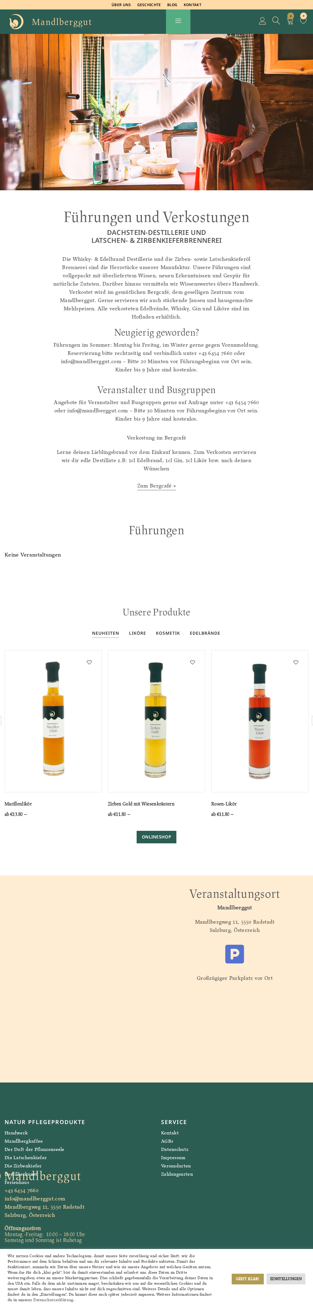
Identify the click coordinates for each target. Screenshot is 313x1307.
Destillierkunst (21, 1174)
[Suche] (276, 21)
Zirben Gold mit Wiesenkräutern (141, 804)
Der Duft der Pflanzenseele (34, 1149)
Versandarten (176, 1166)
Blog (172, 4)
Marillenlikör (18, 804)
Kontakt (192, 4)
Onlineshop (156, 837)
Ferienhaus (17, 1182)
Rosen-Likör (224, 804)
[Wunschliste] (303, 21)
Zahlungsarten (177, 1174)
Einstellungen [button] (286, 1278)
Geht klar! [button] (248, 1278)
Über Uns (121, 4)
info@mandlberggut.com (35, 1198)
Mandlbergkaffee (24, 1141)
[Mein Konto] (262, 21)
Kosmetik (168, 633)
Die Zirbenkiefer (23, 1166)
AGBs (167, 1141)
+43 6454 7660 (22, 1190)
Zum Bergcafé (154, 485)
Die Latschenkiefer (26, 1157)
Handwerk (16, 1133)
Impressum (173, 1157)
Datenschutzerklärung (53, 1300)
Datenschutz (174, 1149)
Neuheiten (105, 633)
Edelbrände (205, 633)
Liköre (137, 633)
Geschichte (149, 4)
